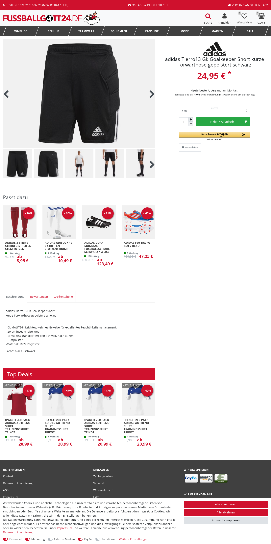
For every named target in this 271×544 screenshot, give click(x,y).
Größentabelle (63, 296)
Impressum (10, 497)
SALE (250, 31)
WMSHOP (20, 31)
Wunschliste (191, 147)
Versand (98, 483)
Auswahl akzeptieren (226, 520)
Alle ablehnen (226, 512)
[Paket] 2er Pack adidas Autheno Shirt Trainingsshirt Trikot (17, 426)
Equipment (119, 31)
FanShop (152, 31)
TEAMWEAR (86, 31)
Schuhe (53, 31)
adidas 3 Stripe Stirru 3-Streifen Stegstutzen (18, 245)
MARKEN (217, 31)
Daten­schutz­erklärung (18, 532)
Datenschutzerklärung (18, 483)
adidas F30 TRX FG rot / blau (137, 244)
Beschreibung (15, 296)
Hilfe (96, 497)
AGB (6, 490)
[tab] (15, 296)
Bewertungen (39, 296)
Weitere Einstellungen (133, 539)
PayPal (88, 539)
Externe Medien (64, 539)
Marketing (38, 539)
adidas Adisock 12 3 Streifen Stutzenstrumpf (58, 245)
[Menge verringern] (190, 124)
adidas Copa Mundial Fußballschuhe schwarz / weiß (97, 247)
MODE (185, 31)
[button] (214, 136)
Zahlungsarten (103, 476)
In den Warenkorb (222, 121)
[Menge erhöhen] (190, 119)
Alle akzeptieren (225, 504)
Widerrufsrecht (103, 490)
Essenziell (15, 539)
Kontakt (8, 476)
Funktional (108, 539)
